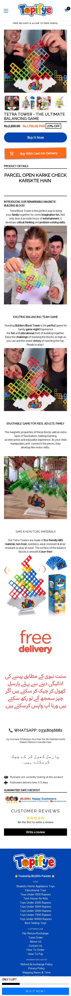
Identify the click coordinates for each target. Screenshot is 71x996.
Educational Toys (35, 890)
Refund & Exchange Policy (36, 964)
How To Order (35, 949)
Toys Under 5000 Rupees (35, 910)
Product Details (16, 166)
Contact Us (35, 945)
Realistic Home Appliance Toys (36, 886)
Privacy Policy (36, 968)
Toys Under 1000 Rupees (35, 894)
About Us (35, 941)
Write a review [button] (35, 832)
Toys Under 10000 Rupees (35, 919)
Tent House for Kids (35, 898)
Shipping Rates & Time (36, 972)
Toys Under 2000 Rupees (35, 902)
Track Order (35, 937)
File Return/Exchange (35, 933)
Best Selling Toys (35, 923)
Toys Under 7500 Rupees (35, 914)
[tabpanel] (12, 103)
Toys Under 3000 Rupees (35, 906)
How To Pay (35, 954)
